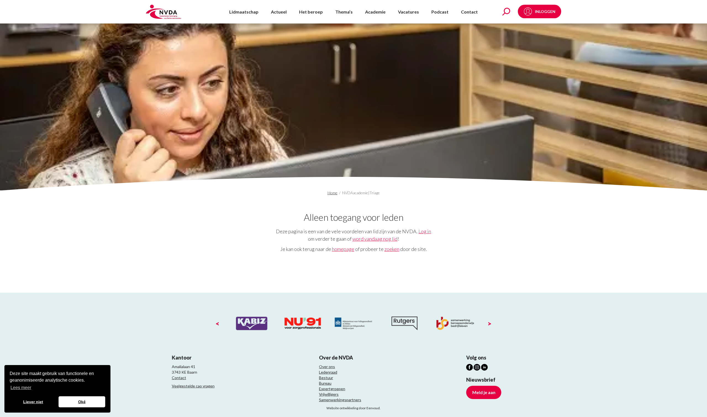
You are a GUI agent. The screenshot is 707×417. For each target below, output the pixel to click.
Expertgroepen (332, 388)
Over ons (327, 366)
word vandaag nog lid (374, 239)
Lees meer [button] (20, 387)
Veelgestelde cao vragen (193, 386)
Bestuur (326, 377)
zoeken (391, 249)
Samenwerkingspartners (340, 399)
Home (332, 192)
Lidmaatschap (243, 11)
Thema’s (344, 11)
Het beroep (311, 11)
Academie (375, 11)
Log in (424, 231)
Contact (469, 11)
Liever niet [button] (33, 402)
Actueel (279, 11)
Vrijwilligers (329, 394)
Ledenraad (328, 372)
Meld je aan (483, 392)
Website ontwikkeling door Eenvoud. (353, 408)
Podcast (440, 11)
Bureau (325, 383)
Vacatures (408, 11)
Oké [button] (82, 402)
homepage (343, 249)
